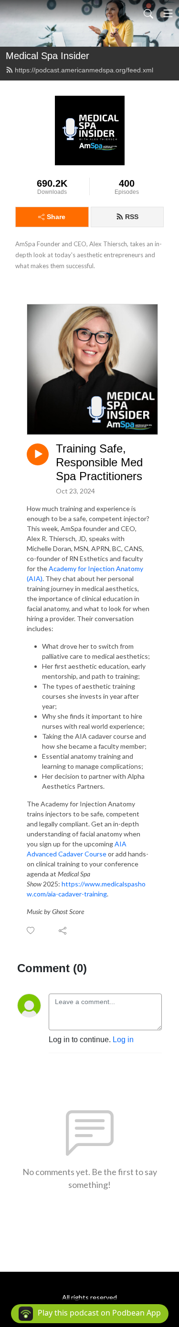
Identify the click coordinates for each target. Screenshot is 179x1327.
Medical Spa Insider (47, 55)
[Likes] (31, 930)
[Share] (63, 930)
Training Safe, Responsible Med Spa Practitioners (99, 462)
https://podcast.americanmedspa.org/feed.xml (84, 70)
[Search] (148, 13)
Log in (123, 1039)
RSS (131, 217)
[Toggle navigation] (168, 13)
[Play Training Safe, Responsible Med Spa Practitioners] (38, 454)
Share (56, 217)
